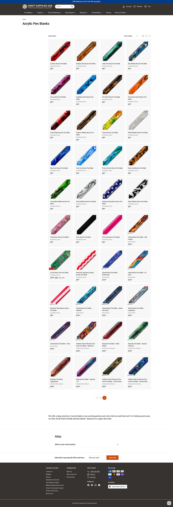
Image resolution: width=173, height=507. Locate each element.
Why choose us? (72, 474)
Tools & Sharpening (54, 12)
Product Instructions (52, 491)
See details (97, 1)
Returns (48, 477)
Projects (40, 12)
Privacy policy (71, 477)
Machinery (83, 12)
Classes (108, 12)
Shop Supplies (70, 12)
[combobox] (65, 6)
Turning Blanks (96, 12)
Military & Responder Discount (55, 485)
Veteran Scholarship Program (54, 488)
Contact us (49, 471)
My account (49, 493)
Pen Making (28, 12)
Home (24, 19)
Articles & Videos (120, 12)
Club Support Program (52, 482)
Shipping (48, 474)
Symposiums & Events (52, 480)
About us (69, 471)
